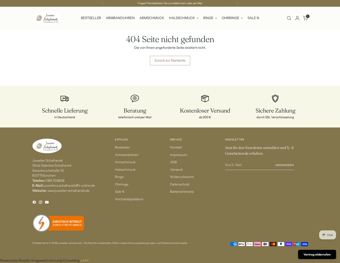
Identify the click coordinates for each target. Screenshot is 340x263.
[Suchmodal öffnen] (289, 18)
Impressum (178, 155)
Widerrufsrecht (182, 177)
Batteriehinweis (182, 192)
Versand (176, 170)
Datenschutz (179, 184)
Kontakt (176, 147)
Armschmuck (125, 162)
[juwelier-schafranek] (47, 18)
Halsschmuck (125, 170)
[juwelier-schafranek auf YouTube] (47, 203)
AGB (173, 162)
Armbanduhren (126, 155)
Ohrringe (121, 184)
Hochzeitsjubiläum (129, 199)
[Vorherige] (103, 3)
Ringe (119, 177)
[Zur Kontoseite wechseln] (297, 18)
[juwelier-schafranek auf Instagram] (41, 203)
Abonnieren (284, 165)
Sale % (120, 192)
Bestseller (122, 147)
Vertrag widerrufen (317, 254)
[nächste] (237, 3)
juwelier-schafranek (70, 243)
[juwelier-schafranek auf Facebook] (34, 203)
